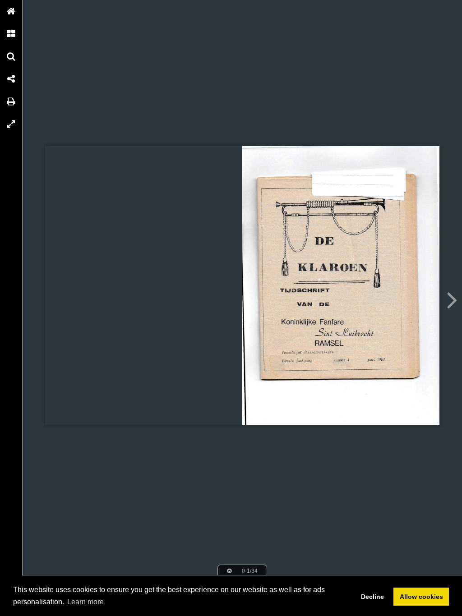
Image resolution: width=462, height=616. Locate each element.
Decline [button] (372, 596)
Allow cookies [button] (421, 596)
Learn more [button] (85, 602)
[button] (11, 11)
